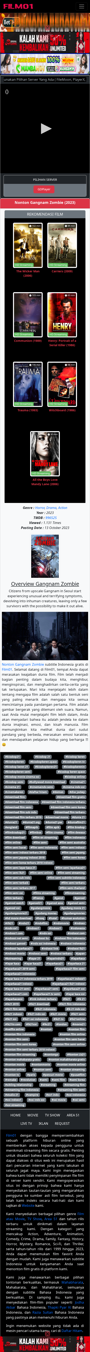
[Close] (47, 27)
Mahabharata (72, 1282)
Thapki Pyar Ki (59, 1307)
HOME (15, 1115)
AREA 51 (73, 1115)
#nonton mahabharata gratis (67, 1059)
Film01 (7, 669)
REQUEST (62, 1123)
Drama (51, 507)
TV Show (34, 1219)
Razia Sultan (42, 1312)
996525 (51, 517)
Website (28, 1205)
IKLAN (43, 1123)
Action (62, 507)
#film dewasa (76, 832)
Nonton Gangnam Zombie (23, 664)
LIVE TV (26, 1123)
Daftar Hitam (72, 1330)
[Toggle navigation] (81, 6)
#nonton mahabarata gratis (22, 1059)
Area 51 (50, 1219)
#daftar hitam (38, 792)
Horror (40, 507)
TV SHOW (52, 1115)
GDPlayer (44, 189)
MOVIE (32, 1115)
